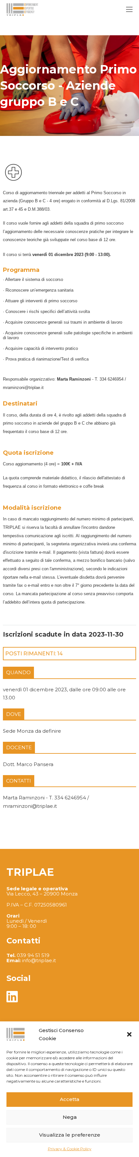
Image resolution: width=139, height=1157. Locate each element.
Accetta (69, 1099)
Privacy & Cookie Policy (69, 1148)
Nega (70, 1117)
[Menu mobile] (129, 9)
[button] (129, 1034)
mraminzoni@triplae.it (23, 387)
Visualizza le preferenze (69, 1135)
